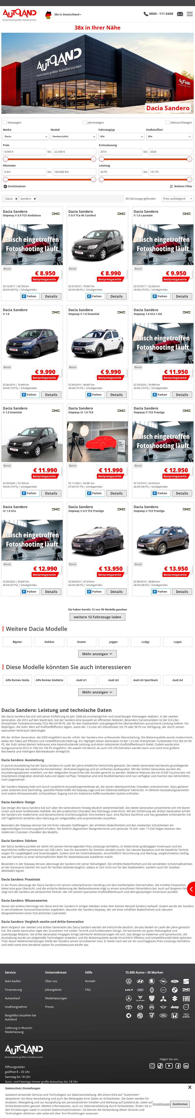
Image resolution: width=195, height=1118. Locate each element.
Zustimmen (180, 1104)
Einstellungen (161, 1104)
